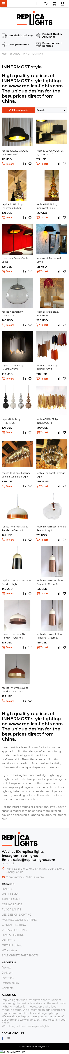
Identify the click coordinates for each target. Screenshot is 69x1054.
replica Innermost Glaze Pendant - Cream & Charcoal (15, 528)
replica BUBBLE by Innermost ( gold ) (46, 206)
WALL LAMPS (10, 894)
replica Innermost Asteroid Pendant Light (51, 528)
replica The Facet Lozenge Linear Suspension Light (16, 475)
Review (6, 967)
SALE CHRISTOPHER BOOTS (20, 955)
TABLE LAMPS (11, 899)
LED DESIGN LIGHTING (16, 914)
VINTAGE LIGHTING (14, 930)
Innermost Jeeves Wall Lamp (48, 260)
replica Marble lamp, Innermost (47, 313)
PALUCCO (8, 940)
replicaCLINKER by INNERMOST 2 (46, 367)
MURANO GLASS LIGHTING (19, 919)
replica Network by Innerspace (12, 313)
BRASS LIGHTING (13, 935)
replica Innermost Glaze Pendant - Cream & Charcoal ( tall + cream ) (49, 636)
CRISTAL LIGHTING (14, 925)
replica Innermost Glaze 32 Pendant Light (16, 582)
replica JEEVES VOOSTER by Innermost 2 (50, 152)
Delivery (7, 972)
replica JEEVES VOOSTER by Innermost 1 (15, 152)
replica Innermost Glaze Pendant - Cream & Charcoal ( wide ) (15, 636)
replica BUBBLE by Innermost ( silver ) (12, 206)
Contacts (7, 988)
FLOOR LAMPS (11, 909)
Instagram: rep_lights (20, 856)
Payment (8, 977)
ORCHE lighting (12, 945)
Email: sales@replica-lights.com (28, 860)
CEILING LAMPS (12, 904)
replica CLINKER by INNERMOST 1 (47, 421)
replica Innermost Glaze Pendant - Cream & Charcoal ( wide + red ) (15, 689)
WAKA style (9, 950)
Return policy (10, 983)
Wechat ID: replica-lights (23, 852)
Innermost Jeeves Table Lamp (15, 260)
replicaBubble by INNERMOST (11, 421)
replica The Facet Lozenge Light (50, 475)
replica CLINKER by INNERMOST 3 (12, 367)
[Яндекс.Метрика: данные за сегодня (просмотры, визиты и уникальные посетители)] (12, 1052)
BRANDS (7, 889)
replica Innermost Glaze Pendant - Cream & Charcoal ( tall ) (49, 582)
